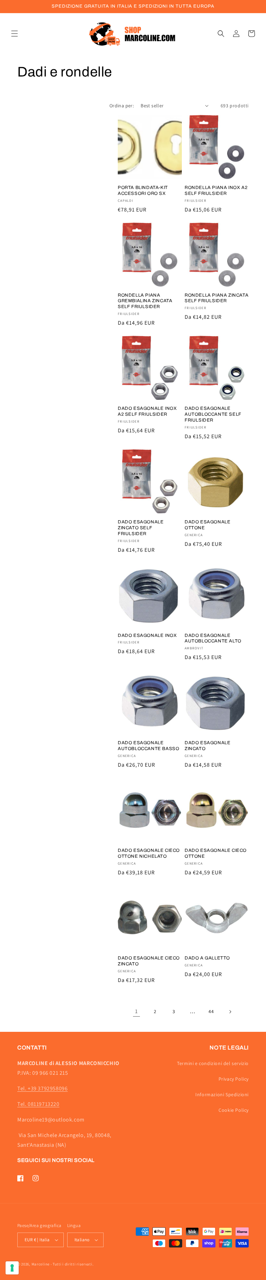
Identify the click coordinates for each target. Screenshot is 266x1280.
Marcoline (41, 1264)
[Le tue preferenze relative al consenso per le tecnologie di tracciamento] (12, 1267)
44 (211, 1011)
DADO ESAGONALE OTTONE (207, 525)
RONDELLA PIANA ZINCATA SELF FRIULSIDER (216, 298)
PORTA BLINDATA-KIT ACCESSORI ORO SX (143, 190)
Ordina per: (121, 105)
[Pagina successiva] (230, 1011)
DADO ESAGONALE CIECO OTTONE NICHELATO (149, 853)
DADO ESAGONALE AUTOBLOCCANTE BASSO (148, 745)
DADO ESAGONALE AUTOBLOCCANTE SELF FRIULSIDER (213, 414)
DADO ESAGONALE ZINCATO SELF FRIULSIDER (140, 528)
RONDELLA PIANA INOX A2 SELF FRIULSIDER (216, 190)
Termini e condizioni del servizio (213, 1063)
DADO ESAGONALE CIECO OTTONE (216, 853)
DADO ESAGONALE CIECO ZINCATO (149, 961)
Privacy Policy (234, 1079)
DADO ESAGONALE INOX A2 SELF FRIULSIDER (147, 411)
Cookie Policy (234, 1110)
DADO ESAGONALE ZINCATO (207, 745)
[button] (14, 33)
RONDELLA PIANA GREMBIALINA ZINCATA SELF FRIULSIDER (145, 301)
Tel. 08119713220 (38, 1104)
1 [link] (136, 1011)
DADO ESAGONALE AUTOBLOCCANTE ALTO (213, 638)
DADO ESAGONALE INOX (147, 635)
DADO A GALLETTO (207, 958)
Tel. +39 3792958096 (42, 1088)
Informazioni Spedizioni (222, 1094)
